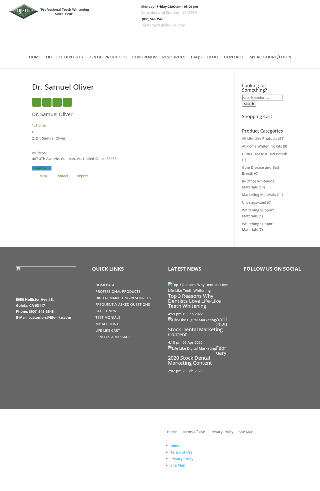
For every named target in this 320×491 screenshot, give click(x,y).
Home (34, 57)
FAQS (196, 57)
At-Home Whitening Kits (262, 146)
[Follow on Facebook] (277, 35)
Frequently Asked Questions (123, 304)
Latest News (107, 311)
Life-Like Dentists (64, 57)
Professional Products (118, 291)
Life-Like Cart (108, 330)
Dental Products (107, 57)
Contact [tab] (62, 175)
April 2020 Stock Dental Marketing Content (197, 327)
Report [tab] (82, 175)
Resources (174, 57)
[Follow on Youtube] (306, 35)
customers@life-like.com (163, 24)
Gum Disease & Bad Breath (264, 154)
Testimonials (108, 317)
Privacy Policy (221, 432)
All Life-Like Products (259, 138)
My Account (107, 324)
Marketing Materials (259, 194)
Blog (212, 57)
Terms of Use (181, 452)
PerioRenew (144, 57)
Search (249, 103)
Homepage (105, 285)
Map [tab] (43, 175)
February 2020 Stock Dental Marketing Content (197, 355)
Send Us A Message (113, 336)
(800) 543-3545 (152, 19)
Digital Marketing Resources (123, 298)
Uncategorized (254, 202)
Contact (234, 57)
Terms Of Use (193, 432)
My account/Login (270, 57)
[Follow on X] (292, 35)
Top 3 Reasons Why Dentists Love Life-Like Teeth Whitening (194, 301)
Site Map (246, 432)
